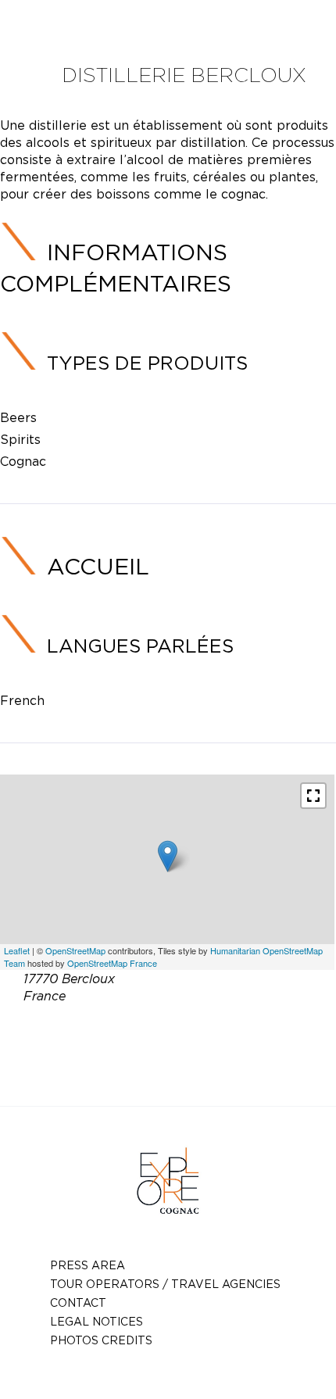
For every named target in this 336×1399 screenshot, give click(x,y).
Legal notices (96, 1321)
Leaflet (17, 950)
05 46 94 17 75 (207, 1032)
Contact (78, 1302)
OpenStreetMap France (112, 963)
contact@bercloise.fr (191, 1051)
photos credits (101, 1340)
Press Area (87, 1265)
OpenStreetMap (75, 950)
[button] (313, 795)
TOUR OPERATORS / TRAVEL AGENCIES (165, 1284)
